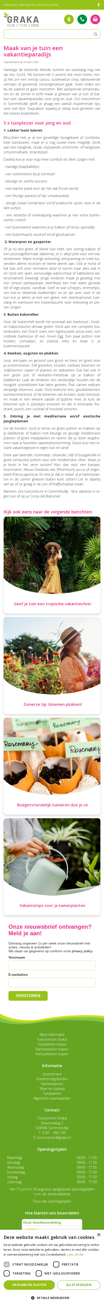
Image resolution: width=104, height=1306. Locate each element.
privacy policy (82, 951)
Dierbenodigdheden (52, 1079)
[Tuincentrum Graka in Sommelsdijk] (21, 19)
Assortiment (52, 1074)
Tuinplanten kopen (52, 1044)
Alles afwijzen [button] (79, 1285)
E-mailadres (18, 974)
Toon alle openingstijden (52, 1201)
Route (69, 19)
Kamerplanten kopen (52, 1049)
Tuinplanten (52, 1093)
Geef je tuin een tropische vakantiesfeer (52, 603)
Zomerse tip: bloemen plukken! (52, 704)
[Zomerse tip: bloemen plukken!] (52, 665)
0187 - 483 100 (54, 1132)
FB (98, 4)
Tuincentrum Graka (52, 1039)
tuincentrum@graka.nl (54, 1137)
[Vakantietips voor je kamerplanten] (52, 866)
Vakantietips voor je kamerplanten (52, 905)
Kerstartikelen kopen (52, 1054)
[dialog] (52, 1268)
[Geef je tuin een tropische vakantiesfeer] (52, 565)
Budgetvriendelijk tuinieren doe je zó (52, 805)
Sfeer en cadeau (52, 1088)
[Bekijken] (95, 19)
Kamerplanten (52, 1083)
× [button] (98, 1235)
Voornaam (16, 957)
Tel (82, 19)
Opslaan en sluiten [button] (29, 1285)
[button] (52, 1297)
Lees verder (75, 1254)
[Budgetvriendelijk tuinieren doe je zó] (52, 766)
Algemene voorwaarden (52, 1098)
